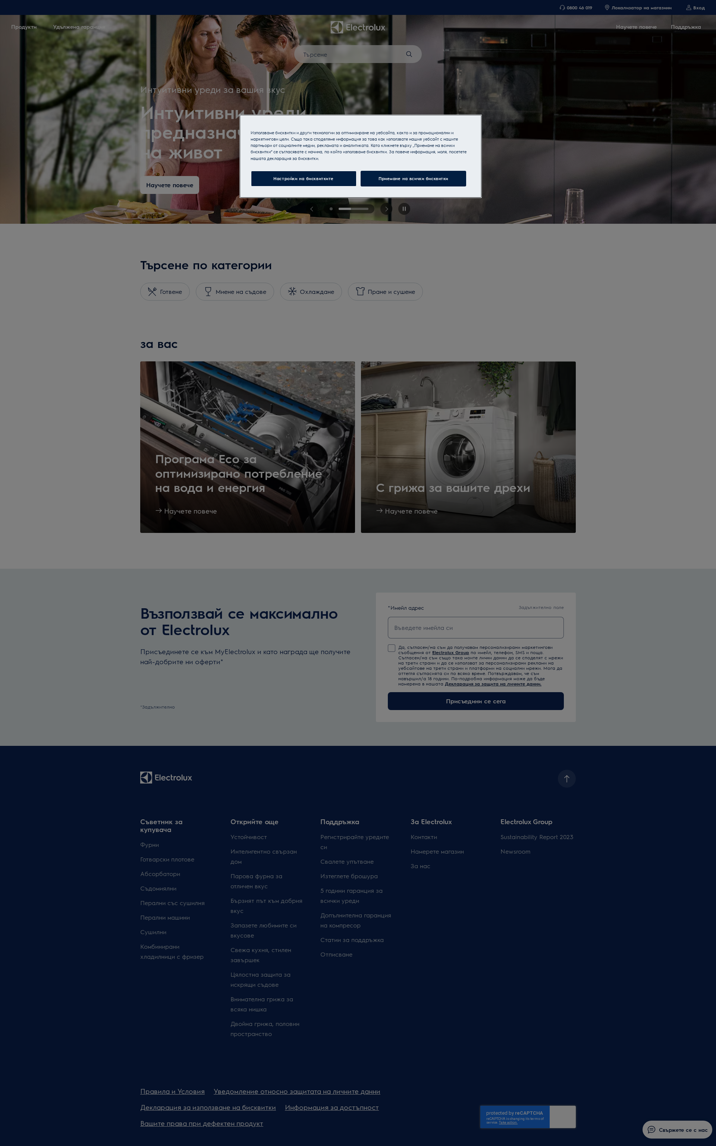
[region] (360, 156)
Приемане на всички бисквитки (413, 178)
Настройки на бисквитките (303, 178)
